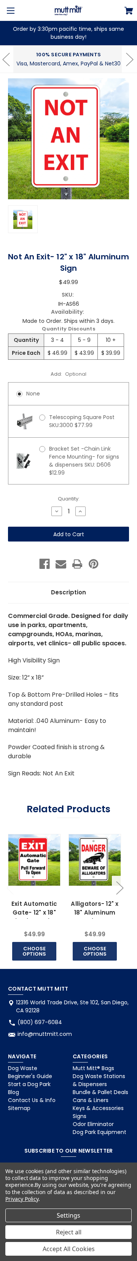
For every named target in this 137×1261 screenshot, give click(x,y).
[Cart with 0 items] (129, 12)
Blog (13, 1092)
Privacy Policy (21, 1198)
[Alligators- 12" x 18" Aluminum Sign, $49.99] (94, 860)
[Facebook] (44, 564)
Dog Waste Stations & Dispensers (99, 1080)
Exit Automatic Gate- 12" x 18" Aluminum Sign (34, 912)
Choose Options (34, 951)
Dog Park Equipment (99, 1132)
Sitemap (19, 1108)
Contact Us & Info (32, 1100)
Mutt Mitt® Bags (93, 1068)
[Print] (77, 564)
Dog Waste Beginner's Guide (30, 1072)
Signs (79, 1116)
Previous (10, 887)
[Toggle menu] (10, 10)
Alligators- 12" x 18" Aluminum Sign (94, 912)
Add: (68, 374)
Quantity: (69, 498)
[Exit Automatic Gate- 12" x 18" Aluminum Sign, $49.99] (34, 860)
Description (68, 592)
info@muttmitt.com (45, 1034)
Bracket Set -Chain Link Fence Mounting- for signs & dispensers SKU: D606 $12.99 (84, 460)
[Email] (61, 564)
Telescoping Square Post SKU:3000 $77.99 (82, 421)
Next (119, 887)
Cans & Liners (90, 1100)
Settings (68, 1215)
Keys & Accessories (98, 1108)
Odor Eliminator (93, 1124)
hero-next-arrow (129, 59)
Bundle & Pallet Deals (100, 1092)
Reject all (68, 1232)
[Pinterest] (93, 564)
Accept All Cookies (69, 1249)
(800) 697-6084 (40, 1022)
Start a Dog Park (29, 1084)
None (33, 393)
